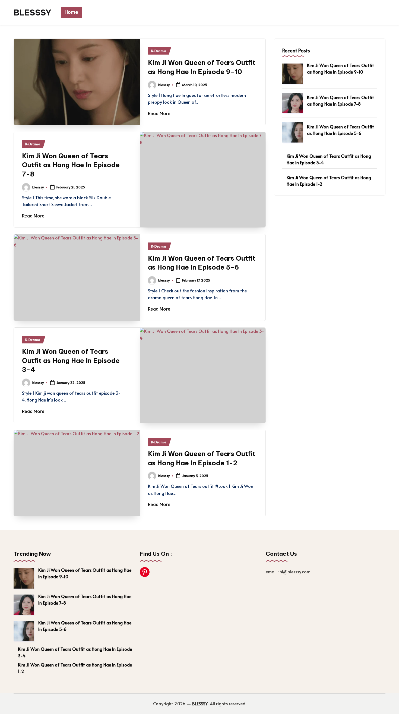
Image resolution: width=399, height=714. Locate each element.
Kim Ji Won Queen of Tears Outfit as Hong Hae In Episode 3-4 (71, 360)
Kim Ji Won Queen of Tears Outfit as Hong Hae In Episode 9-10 (340, 68)
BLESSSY (32, 12)
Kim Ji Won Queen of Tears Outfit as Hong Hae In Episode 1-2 (329, 180)
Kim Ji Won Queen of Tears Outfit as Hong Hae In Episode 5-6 (340, 130)
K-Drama (158, 51)
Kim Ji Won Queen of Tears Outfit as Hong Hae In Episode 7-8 (71, 165)
